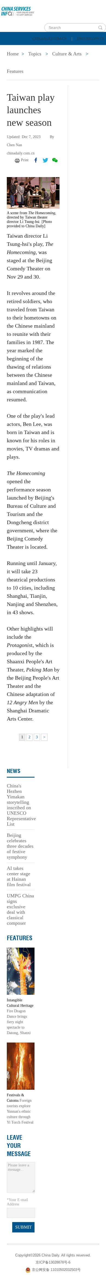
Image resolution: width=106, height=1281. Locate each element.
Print (25, 160)
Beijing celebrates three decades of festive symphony (20, 846)
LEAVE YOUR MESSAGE (19, 1145)
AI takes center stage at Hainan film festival (19, 876)
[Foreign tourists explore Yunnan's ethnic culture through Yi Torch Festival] (21, 1066)
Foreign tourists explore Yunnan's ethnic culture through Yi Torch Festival (20, 1111)
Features (15, 71)
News (72, 49)
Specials (16, 63)
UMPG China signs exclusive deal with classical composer (20, 909)
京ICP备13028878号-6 (53, 1262)
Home (12, 49)
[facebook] (36, 160)
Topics (48, 63)
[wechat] (55, 160)
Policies (42, 49)
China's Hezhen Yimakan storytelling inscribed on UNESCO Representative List (21, 805)
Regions (78, 63)
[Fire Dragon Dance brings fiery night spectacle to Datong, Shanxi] (21, 971)
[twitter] (45, 160)
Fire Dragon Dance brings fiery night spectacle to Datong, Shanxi (19, 1022)
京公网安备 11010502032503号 (56, 1270)
